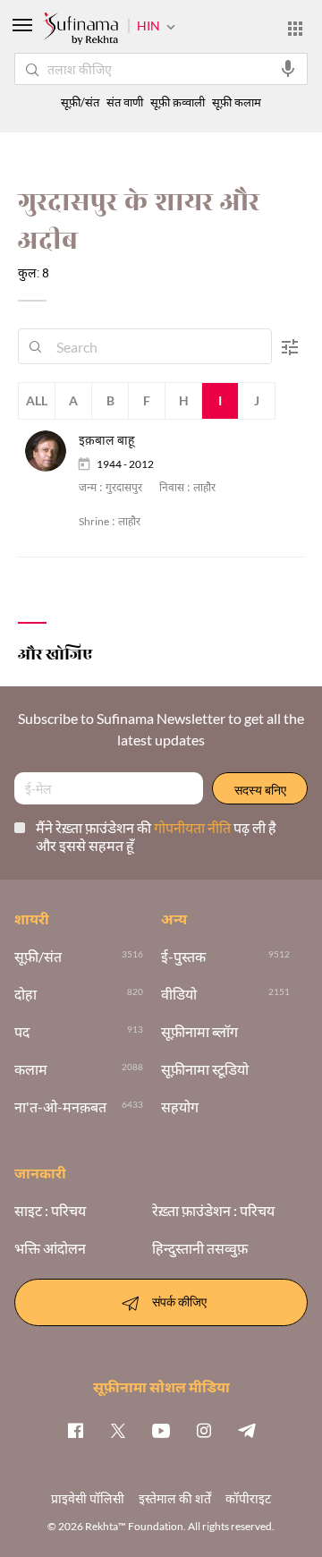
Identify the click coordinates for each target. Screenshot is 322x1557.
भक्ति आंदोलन (50, 1248)
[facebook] (75, 1430)
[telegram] (247, 1430)
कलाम (30, 1069)
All (36, 400)
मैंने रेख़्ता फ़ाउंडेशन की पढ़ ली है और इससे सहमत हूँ (156, 836)
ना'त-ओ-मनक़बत (60, 1107)
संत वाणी (124, 102)
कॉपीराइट (248, 1498)
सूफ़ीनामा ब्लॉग (199, 1032)
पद (22, 1032)
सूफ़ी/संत (80, 102)
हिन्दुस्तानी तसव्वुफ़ (200, 1248)
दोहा (25, 994)
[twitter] (118, 1430)
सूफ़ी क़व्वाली (177, 102)
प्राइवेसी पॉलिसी (87, 1498)
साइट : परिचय (50, 1211)
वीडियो (179, 994)
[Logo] (80, 30)
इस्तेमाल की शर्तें (175, 1498)
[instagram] (204, 1430)
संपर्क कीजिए (179, 1300)
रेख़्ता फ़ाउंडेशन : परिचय (213, 1211)
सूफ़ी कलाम (236, 102)
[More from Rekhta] (295, 28)
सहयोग (180, 1107)
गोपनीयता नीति (193, 827)
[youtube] (161, 1430)
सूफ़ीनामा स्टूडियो (205, 1069)
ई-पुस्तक (183, 956)
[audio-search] (288, 69)
